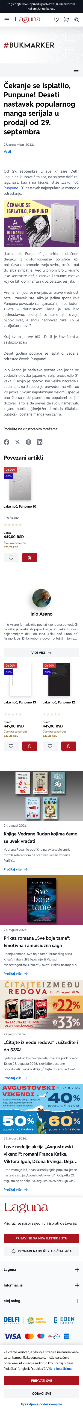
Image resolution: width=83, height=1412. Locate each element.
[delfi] (12, 1320)
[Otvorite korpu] (66, 19)
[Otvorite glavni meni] (7, 19)
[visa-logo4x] (12, 1336)
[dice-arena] (36, 1320)
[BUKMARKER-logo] (29, 45)
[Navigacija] (41, 70)
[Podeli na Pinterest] (28, 442)
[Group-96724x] (54, 1336)
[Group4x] (40, 1336)
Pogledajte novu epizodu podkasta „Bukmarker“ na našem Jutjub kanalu (41, 6)
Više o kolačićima (59, 1369)
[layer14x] (66, 1336)
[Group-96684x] (64, 1320)
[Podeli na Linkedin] (39, 442)
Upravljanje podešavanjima (41, 1404)
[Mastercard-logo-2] (29, 1336)
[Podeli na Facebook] (6, 442)
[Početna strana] (28, 20)
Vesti (7, 152)
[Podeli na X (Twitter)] (17, 442)
